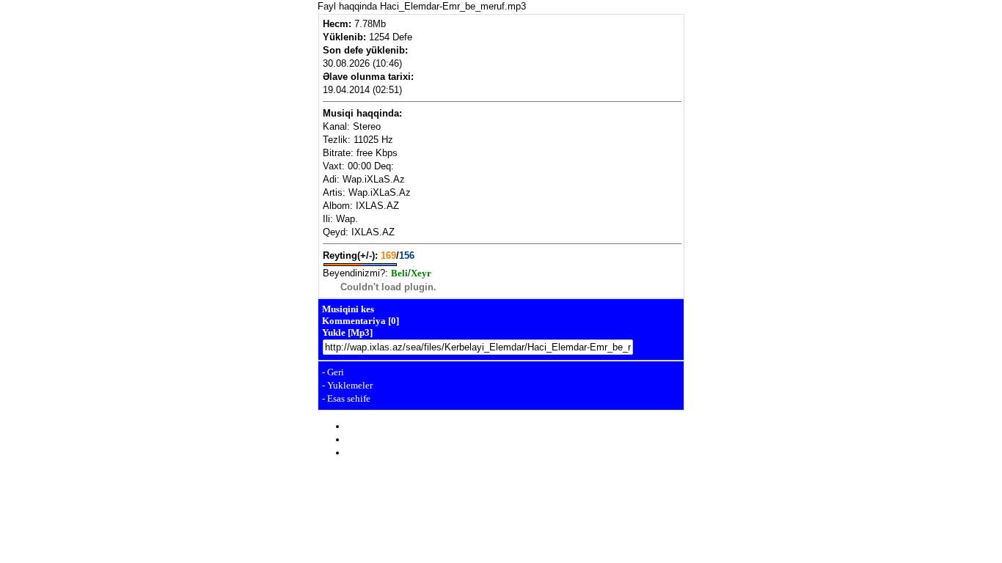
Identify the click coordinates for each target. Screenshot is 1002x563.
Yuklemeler (350, 385)
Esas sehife (348, 398)
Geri (335, 372)
